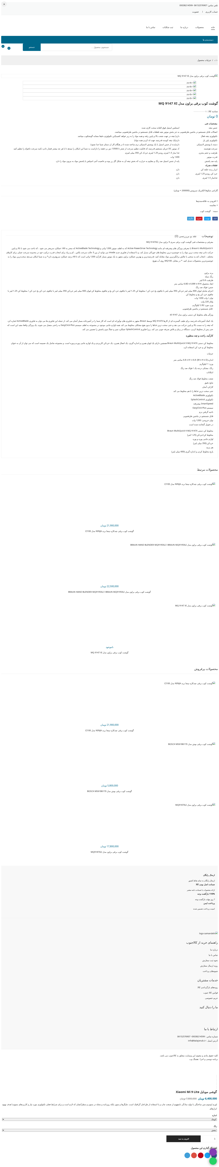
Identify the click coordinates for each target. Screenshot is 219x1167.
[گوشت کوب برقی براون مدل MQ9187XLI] (195, 804)
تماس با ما (150, 27)
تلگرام (190, 218)
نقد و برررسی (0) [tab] (186, 236)
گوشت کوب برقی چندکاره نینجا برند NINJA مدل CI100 (109, 531)
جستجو (32, 47)
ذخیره (199, 218)
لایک (215, 218)
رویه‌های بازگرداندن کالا (208, 987)
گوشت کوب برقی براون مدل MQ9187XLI (109, 851)
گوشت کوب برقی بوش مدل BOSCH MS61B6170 (109, 791)
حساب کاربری (211, 11)
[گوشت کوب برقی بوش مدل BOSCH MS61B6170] (191, 744)
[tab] (216, 1076)
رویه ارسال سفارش (209, 965)
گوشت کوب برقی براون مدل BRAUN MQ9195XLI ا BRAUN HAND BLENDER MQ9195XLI (109, 591)
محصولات (199, 27)
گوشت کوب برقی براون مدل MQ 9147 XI (109, 652)
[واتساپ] (207, 1016)
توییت (207, 218)
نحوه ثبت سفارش (210, 960)
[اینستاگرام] (215, 1016)
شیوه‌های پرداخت (210, 971)
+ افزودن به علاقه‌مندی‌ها (207, 201)
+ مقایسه (214, 205)
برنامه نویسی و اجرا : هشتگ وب (203, 1059)
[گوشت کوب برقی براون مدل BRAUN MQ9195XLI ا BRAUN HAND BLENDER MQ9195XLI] (172, 544)
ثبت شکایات (168, 27)
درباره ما (184, 27)
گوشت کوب (205, 211)
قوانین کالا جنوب (210, 992)
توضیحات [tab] (207, 236)
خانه (213, 27)
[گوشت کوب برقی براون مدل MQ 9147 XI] (195, 605)
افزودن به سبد (183, 1139)
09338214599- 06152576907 (193, 5)
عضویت (195, 11)
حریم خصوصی (211, 998)
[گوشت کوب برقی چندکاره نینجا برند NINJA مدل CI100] (189, 484)
